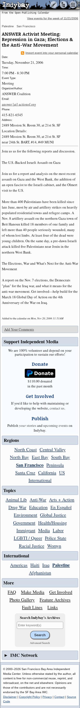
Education (38, 507)
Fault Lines (32, 607)
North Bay (19, 457)
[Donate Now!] (40, 373)
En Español (61, 507)
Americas (18, 565)
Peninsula (55, 465)
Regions (11, 440)
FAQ (12, 592)
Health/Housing (52, 522)
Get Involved (60, 592)
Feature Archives (55, 599)
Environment (25, 515)
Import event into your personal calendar (51, 52)
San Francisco (26, 26)
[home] (38, 5)
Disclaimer (10, 697)
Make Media (32, 592)
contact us (57, 408)
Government (24, 522)
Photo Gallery (22, 599)
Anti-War (38, 499)
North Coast (25, 449)
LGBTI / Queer (28, 538)
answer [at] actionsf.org (19, 104)
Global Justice (53, 515)
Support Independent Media (31, 341)
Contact (59, 697)
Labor (58, 530)
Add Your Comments (19, 329)
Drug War (17, 507)
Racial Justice (31, 546)
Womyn (54, 546)
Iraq (45, 565)
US (62, 472)
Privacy (47, 697)
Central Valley (53, 449)
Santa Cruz (25, 472)
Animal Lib (16, 499)
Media (44, 530)
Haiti (34, 565)
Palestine (8, 26)
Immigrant (25, 530)
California (47, 472)
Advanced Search (40, 643)
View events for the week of (52, 18)
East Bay (40, 457)
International (40, 480)
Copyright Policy (29, 697)
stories (27, 425)
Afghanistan (40, 572)
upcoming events (55, 425)
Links (52, 607)
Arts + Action (61, 499)
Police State (55, 538)
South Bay (60, 457)
